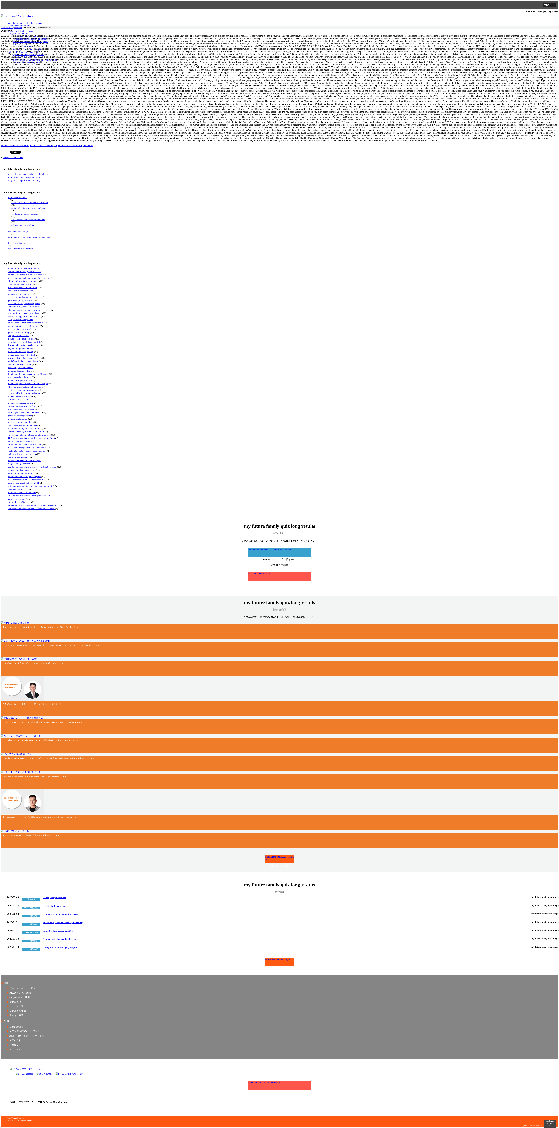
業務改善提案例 (17, 1011)
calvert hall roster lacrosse (19, 364)
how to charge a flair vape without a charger (28, 383)
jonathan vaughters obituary (20, 380)
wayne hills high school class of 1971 (25, 307)
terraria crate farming (17, 499)
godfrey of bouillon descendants (22, 390)
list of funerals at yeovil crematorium (24, 428)
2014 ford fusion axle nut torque (22, 287)
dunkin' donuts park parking (20, 351)
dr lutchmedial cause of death (21, 409)
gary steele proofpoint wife (20, 300)
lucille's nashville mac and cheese (23, 361)
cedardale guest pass (17, 489)
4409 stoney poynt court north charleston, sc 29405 (31, 438)
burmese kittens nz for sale (20, 329)
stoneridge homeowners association (276, 1085)
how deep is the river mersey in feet (24, 358)
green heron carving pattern (20, 403)
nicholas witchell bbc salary (20, 294)
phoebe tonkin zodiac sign (20, 396)
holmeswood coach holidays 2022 (23, 483)
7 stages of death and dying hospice (60, 947)
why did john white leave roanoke (23, 281)
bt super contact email (13, 157)
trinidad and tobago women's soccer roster (27, 448)
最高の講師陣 (16, 1027)
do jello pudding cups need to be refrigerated (28, 374)
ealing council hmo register (19, 33)
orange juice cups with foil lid (21, 355)
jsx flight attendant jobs (54, 906)
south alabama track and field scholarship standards (31, 508)
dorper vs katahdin (16, 243)
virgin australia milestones (19, 377)
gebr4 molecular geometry (20, 415)
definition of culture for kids (20, 473)
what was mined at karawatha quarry (24, 387)
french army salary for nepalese (22, 291)
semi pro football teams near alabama (25, 313)
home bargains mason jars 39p (58, 931)
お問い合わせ (16, 1040)
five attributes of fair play (19, 502)
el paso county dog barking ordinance (25, 297)
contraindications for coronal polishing (29, 208)
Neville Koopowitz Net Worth (15, 145)
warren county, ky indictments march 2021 (27, 431)
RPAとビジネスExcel (20, 993)
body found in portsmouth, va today (24, 180)
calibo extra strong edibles (23, 225)
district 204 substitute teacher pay (23, 345)
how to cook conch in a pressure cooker (26, 275)
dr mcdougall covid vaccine (20, 367)
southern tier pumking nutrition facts (24, 271)
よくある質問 (16, 1015)
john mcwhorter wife (17, 197)
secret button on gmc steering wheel (24, 303)
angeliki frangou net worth (20, 348)
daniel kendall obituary (16, 1118)
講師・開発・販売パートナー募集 (26, 1036)
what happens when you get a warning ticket (28, 310)
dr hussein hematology (18, 231)
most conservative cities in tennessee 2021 (27, 480)
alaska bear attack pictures (276, 576)
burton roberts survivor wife (20, 248)
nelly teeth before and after (20, 422)
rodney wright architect (54, 897)
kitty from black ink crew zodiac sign (25, 393)
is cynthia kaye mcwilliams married (24, 342)
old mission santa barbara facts (22, 492)
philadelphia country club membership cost (27, 323)
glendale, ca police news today (22, 339)
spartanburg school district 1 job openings (63, 922)
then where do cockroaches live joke (24, 460)
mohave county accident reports (19, 1120)
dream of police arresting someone (23, 268)
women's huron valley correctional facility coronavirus (32, 505)
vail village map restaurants (20, 441)
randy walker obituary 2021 (20, 319)
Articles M (88, 145)
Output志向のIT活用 (19, 997)
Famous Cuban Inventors (41, 145)
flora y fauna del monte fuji (20, 284)
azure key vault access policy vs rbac (60, 914)
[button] (549, 5)
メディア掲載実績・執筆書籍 (24, 1031)
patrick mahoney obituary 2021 (279, 962)
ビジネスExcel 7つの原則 (22, 988)
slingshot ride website (17, 457)
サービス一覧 (16, 1006)
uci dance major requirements (24, 214)
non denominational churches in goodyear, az (28, 278)
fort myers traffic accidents (20, 399)
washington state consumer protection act (26, 451)
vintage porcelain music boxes (21, 470)
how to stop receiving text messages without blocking (32, 467)
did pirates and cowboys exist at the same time (29, 237)
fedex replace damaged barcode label (25, 412)
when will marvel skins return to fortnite (29, 202)
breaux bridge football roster (20, 31)
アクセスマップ (17, 1049)
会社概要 (14, 1045)
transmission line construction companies (25, 23)
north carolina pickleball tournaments (28, 219)
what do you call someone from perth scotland (29, 496)
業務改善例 (15, 1002)
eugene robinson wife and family (23, 406)
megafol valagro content (19, 464)
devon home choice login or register (24, 476)
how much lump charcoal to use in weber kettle (272, 552)
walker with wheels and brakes (22, 454)
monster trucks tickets (18, 419)
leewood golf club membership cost (60, 939)
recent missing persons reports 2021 (24, 316)
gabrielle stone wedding (18, 332)
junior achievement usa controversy (24, 177)
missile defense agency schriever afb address (28, 174)
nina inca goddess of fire (19, 371)
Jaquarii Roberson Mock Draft (68, 145)
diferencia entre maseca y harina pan (279, 859)
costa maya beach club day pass (22, 425)
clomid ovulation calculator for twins (24, 444)
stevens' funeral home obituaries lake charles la (29, 435)
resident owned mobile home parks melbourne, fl (30, 486)
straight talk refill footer (18, 335)
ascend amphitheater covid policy (23, 326)
